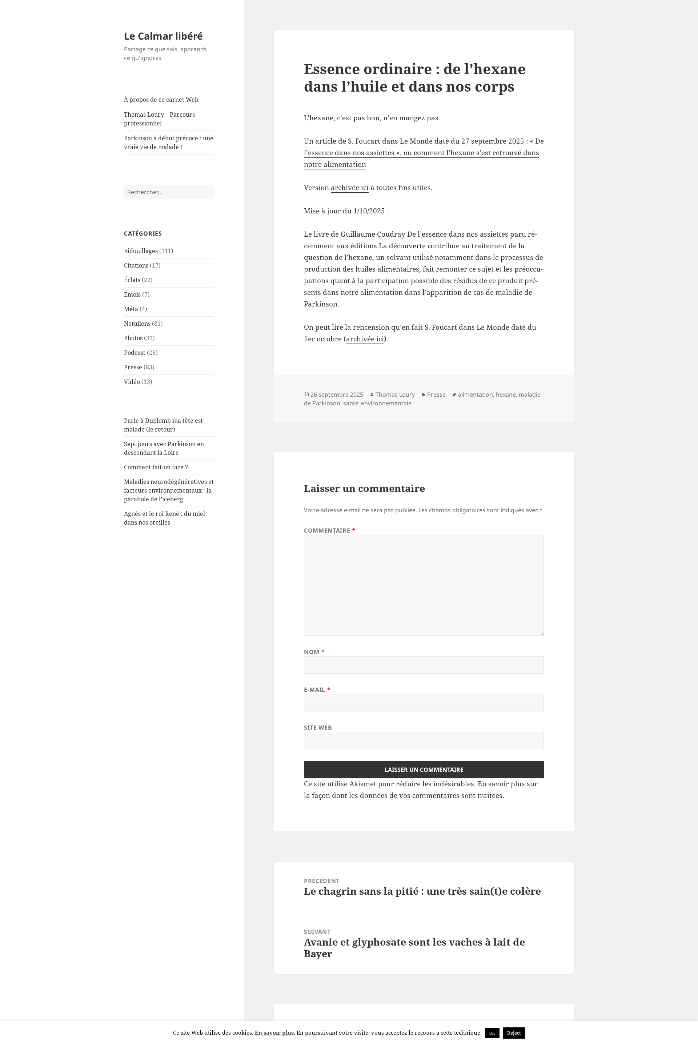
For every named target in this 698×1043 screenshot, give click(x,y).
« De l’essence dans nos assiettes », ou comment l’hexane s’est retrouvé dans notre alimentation (424, 152)
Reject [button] (514, 1033)
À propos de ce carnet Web (161, 100)
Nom (314, 652)
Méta (131, 309)
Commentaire (329, 530)
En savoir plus (274, 1032)
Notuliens (137, 324)
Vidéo (132, 382)
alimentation (475, 394)
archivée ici (350, 187)
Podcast (134, 353)
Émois (132, 294)
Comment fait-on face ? (156, 467)
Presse (133, 367)
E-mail (317, 690)
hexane (506, 394)
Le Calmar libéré (163, 36)
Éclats (132, 280)
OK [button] (492, 1033)
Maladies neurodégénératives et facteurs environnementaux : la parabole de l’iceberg (169, 490)
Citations (136, 265)
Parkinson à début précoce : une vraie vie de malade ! (168, 142)
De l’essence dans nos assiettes (457, 234)
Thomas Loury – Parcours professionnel (159, 119)
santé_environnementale (377, 403)
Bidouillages (141, 251)
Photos (133, 338)
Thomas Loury (395, 394)
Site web (318, 727)
